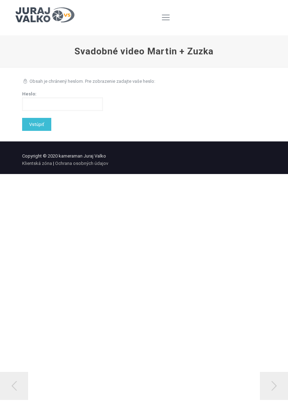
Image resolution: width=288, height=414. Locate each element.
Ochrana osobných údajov (81, 163)
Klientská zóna (37, 163)
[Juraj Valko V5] (45, 17)
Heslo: (29, 93)
